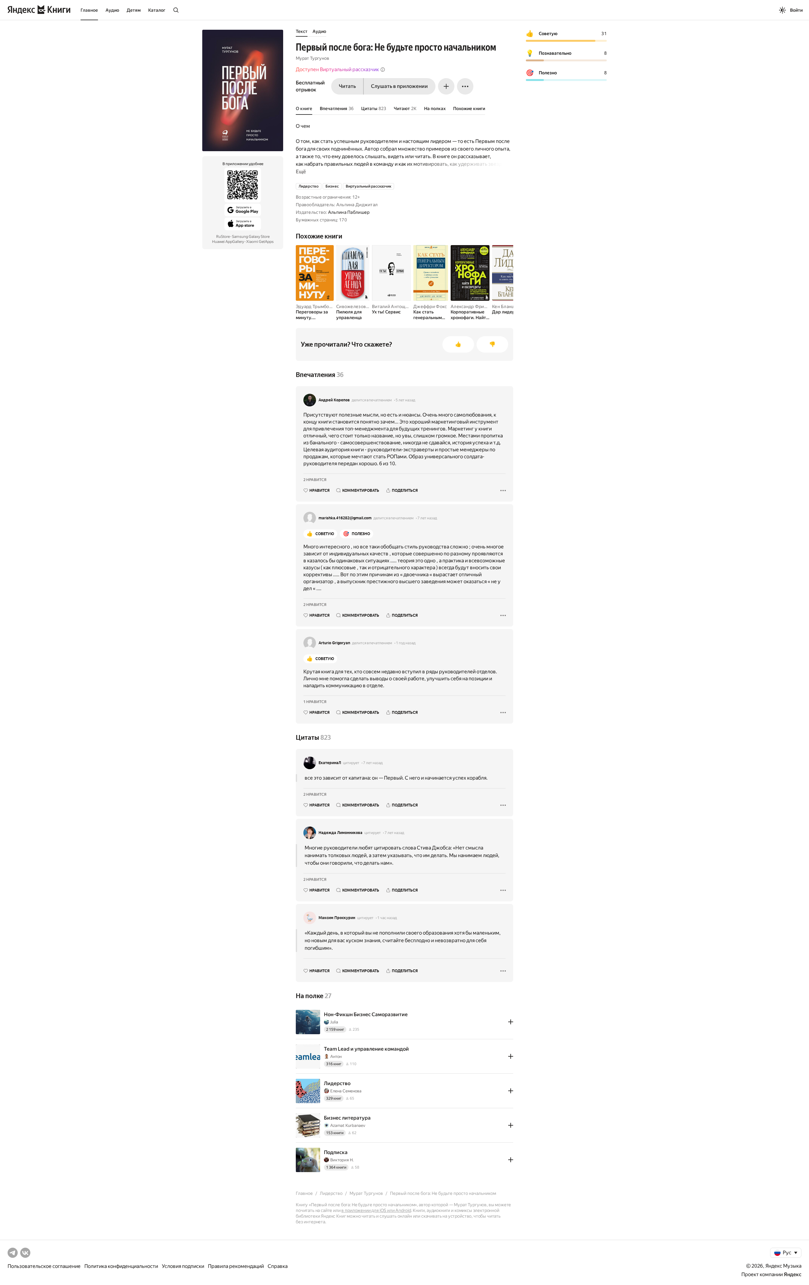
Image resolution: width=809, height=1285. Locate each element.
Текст (301, 31)
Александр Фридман (473, 306)
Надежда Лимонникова (340, 833)
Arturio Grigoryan (334, 643)
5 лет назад (405, 400)
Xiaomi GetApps (260, 241)
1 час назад (387, 918)
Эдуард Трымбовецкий (320, 306)
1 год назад (406, 643)
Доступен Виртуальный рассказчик (337, 69)
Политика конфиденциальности (121, 1266)
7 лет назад (427, 518)
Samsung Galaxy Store (251, 236)
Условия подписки (183, 1266)
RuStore (223, 236)
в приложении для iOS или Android (376, 1210)
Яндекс (792, 1274)
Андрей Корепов (334, 400)
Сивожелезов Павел (358, 306)
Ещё (301, 172)
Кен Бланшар (506, 306)
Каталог (156, 10)
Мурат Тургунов (312, 58)
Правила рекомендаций (236, 1266)
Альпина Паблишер (348, 212)
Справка (278, 1266)
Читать (347, 86)
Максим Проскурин (337, 918)
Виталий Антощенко (394, 306)
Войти (796, 10)
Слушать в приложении (399, 86)
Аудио (112, 10)
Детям (134, 10)
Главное (89, 10)
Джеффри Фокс (430, 306)
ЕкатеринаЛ (330, 763)
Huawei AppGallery (228, 241)
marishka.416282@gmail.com (345, 518)
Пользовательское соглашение (44, 1266)
